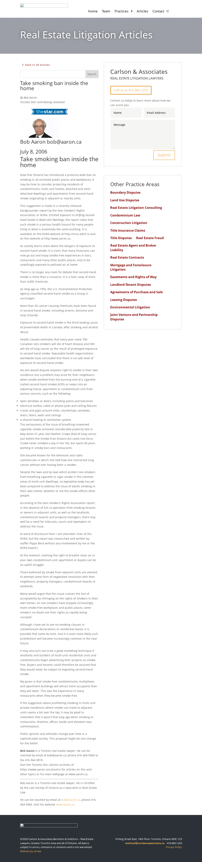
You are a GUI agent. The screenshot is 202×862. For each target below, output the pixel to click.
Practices (121, 11)
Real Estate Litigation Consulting (136, 207)
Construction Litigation (128, 223)
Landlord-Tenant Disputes (130, 284)
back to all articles (37, 65)
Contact (158, 11)
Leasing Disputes (123, 300)
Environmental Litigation (130, 307)
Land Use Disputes (124, 200)
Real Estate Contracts (127, 257)
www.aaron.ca (65, 804)
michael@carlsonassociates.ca (145, 843)
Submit (164, 155)
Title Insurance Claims (127, 230)
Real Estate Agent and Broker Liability (133, 247)
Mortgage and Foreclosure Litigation (130, 267)
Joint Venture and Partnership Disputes (134, 317)
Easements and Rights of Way (133, 277)
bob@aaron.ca (70, 800)
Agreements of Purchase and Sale (136, 292)
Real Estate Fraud (150, 238)
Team (106, 11)
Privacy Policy (174, 847)
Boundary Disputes (125, 192)
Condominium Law (125, 215)
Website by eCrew (30, 851)
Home (93, 11)
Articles (142, 11)
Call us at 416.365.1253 (131, 90)
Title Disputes (121, 238)
